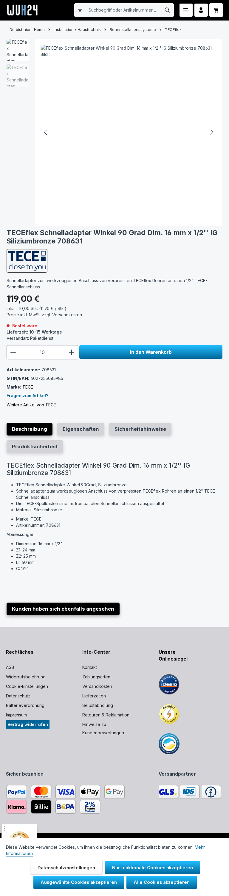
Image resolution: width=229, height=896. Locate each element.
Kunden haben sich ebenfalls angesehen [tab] (63, 609)
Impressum (16, 714)
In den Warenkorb (151, 352)
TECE (27, 386)
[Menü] (186, 10)
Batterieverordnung (25, 705)
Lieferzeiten (94, 695)
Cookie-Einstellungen (27, 686)
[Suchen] (167, 10)
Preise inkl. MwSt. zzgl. (44, 314)
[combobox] (123, 10)
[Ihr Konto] (201, 10)
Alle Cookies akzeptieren (162, 882)
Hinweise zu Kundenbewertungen (103, 728)
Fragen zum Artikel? (27, 395)
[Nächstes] (211, 132)
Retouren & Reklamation (105, 714)
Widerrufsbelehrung (26, 676)
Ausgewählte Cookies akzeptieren (79, 882)
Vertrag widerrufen (27, 724)
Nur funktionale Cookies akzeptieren (152, 867)
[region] (115, 132)
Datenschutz (18, 695)
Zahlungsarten (96, 676)
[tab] (29, 429)
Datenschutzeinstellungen (66, 867)
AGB (10, 667)
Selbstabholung (97, 705)
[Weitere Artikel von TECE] (27, 261)
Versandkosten (97, 686)
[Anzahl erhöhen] (71, 352)
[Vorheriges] (46, 132)
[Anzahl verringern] (13, 352)
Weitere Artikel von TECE (31, 404)
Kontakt (89, 667)
